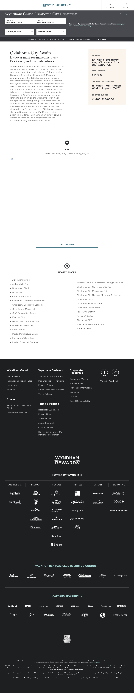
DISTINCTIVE (119, 485)
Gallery (61, 39)
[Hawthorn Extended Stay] (15, 494)
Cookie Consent (46, 427)
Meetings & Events (84, 39)
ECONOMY (36, 485)
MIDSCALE (56, 485)
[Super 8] (36, 502)
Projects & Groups (47, 385)
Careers (73, 397)
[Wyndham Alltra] (77, 528)
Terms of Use (44, 419)
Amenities (43, 39)
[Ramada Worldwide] (56, 536)
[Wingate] (56, 502)
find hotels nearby (83, 26)
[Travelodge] (36, 528)
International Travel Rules (19, 381)
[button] (67, 566)
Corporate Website (79, 379)
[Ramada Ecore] (56, 545)
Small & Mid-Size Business (51, 390)
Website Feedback (109, 381)
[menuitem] (6, 5)
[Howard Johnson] (36, 519)
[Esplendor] (77, 502)
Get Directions (67, 245)
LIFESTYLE (77, 485)
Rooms (53, 39)
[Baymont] (56, 528)
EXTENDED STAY (15, 485)
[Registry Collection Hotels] (119, 494)
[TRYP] (77, 494)
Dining (71, 39)
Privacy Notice (45, 414)
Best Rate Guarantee (48, 410)
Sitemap (11, 390)
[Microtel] (36, 511)
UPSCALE (98, 485)
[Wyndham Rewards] (67, 460)
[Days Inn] (36, 494)
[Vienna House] (77, 519)
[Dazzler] (77, 511)
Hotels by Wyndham (67, 475)
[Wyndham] (98, 494)
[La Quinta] (56, 494)
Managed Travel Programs (51, 381)
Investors (74, 392)
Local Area (101, 39)
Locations (12, 385)
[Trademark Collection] (98, 502)
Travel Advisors (46, 394)
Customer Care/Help (17, 413)
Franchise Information (81, 388)
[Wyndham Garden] (56, 511)
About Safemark (46, 423)
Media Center (76, 383)
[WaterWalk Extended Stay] (15, 502)
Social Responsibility (80, 401)
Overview (32, 39)
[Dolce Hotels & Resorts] (119, 502)
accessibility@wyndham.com (111, 666)
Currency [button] (123, 14)
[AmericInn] (56, 519)
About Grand (13, 376)
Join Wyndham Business (50, 376)
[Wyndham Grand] (119, 511)
